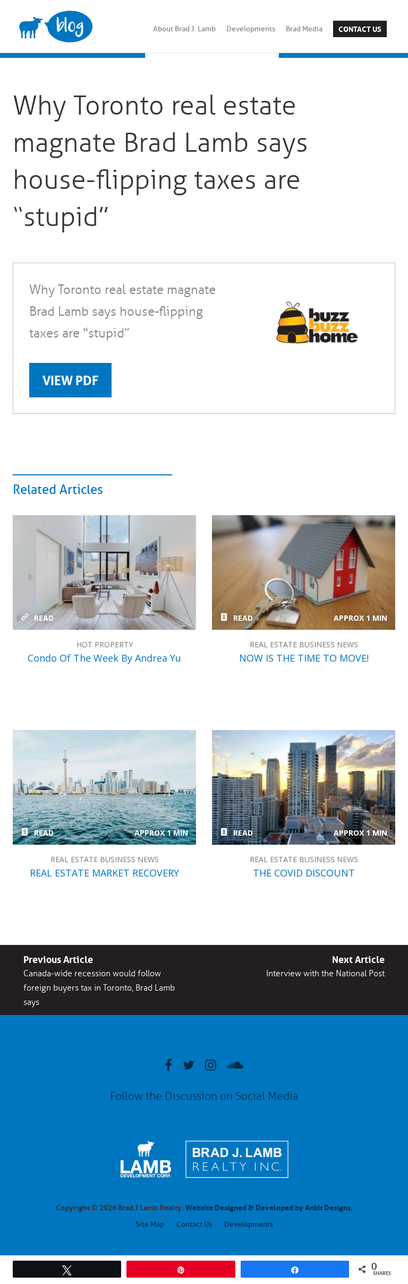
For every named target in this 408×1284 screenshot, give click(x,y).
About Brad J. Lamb (184, 28)
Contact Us (359, 28)
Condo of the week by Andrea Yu (104, 572)
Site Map (149, 1224)
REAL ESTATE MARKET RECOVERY (104, 787)
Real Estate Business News (304, 644)
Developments (250, 28)
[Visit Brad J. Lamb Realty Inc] (237, 1183)
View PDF (70, 379)
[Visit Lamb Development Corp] (145, 1178)
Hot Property (104, 644)
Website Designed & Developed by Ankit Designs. (269, 1206)
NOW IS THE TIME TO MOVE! (303, 572)
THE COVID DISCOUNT (303, 787)
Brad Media (304, 28)
